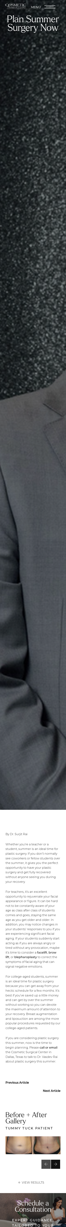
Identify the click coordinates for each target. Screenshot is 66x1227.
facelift (42, 952)
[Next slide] (55, 1164)
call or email (48, 1047)
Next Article (51, 1091)
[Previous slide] (46, 1164)
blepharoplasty (25, 957)
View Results (33, 1182)
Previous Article (17, 1082)
